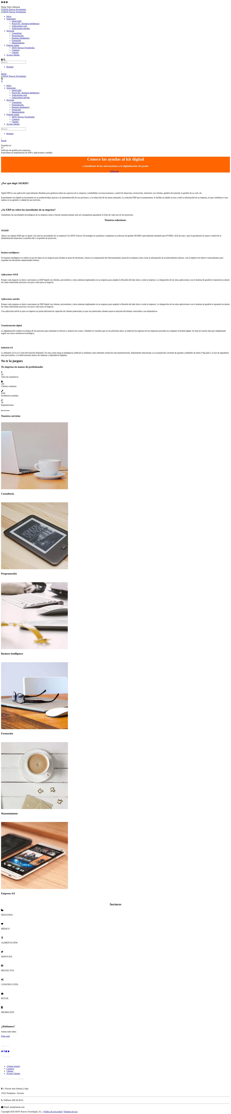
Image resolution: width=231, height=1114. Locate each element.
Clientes (9, 1071)
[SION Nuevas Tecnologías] (13, 9)
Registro (10, 67)
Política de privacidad (53, 1112)
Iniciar (3, 74)
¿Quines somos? (13, 1066)
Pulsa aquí (114, 171)
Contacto (10, 1069)
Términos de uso (70, 1112)
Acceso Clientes (13, 1073)
